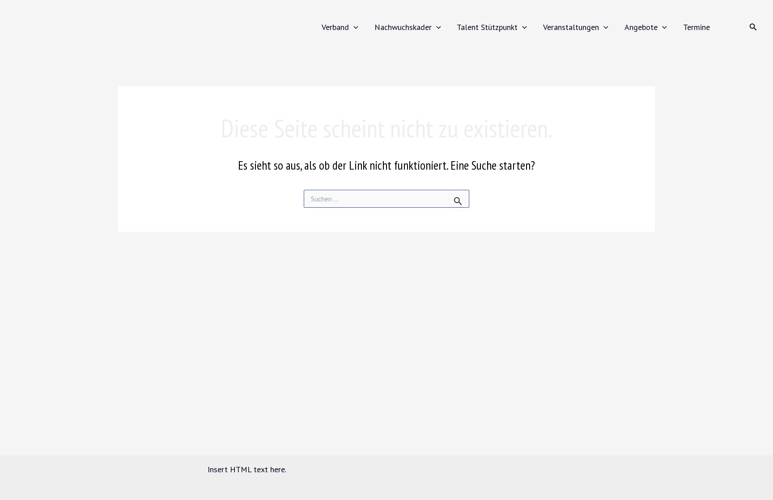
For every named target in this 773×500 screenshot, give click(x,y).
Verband (335, 27)
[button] (353, 27)
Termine (696, 27)
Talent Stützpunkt (487, 27)
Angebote (641, 27)
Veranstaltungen (571, 27)
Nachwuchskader (403, 27)
